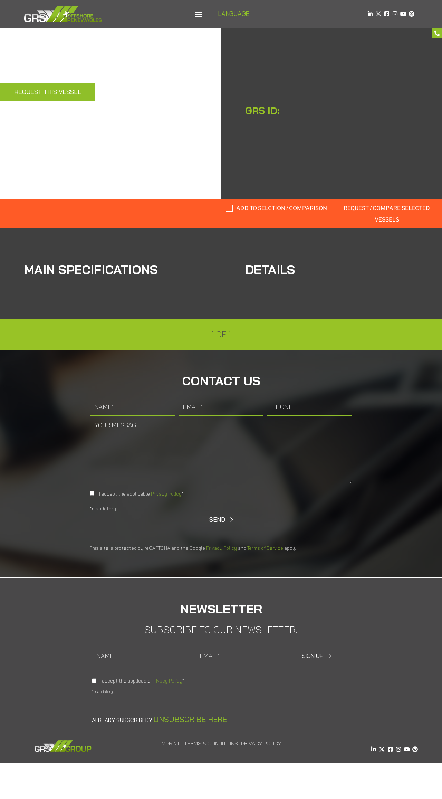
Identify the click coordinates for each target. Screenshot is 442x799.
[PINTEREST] (411, 14)
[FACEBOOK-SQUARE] (387, 14)
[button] (198, 14)
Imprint (170, 743)
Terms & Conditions (211, 743)
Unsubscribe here (190, 719)
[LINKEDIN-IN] (370, 14)
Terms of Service (265, 548)
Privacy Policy (166, 494)
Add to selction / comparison (281, 208)
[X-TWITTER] (378, 14)
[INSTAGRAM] (395, 14)
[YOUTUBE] (403, 14)
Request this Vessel (47, 92)
